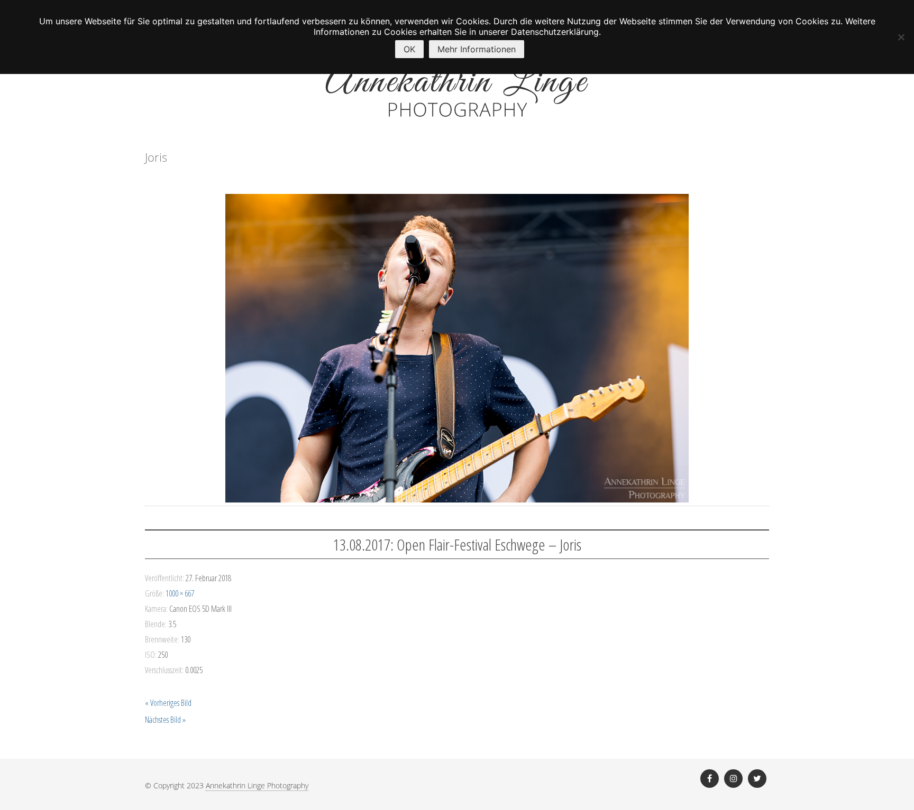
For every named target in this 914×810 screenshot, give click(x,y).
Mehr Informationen (476, 49)
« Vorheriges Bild (168, 703)
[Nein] (900, 37)
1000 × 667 (180, 593)
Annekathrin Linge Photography (257, 785)
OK (409, 49)
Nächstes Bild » (165, 719)
